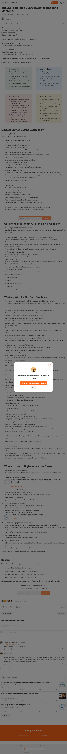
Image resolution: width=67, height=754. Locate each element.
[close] (50, 364)
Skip (33, 387)
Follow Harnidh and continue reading (33, 383)
